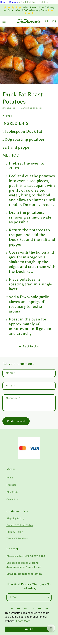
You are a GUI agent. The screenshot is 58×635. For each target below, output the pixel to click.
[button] (4, 21)
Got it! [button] (29, 629)
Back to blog (31, 346)
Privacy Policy (15, 532)
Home (3, 2)
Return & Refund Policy (19, 525)
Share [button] (9, 116)
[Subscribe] (47, 597)
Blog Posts (12, 492)
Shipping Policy (15, 518)
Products (11, 485)
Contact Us (12, 499)
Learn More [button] (23, 621)
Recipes (14, 2)
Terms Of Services (17, 538)
